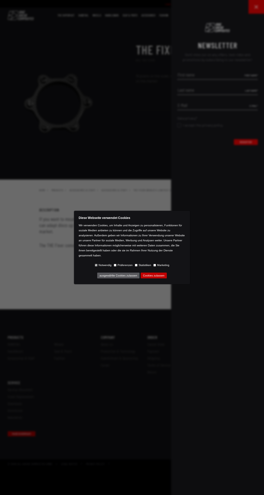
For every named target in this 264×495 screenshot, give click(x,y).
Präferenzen (125, 265)
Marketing (163, 265)
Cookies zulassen (153, 275)
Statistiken (145, 265)
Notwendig (105, 265)
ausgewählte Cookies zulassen (118, 275)
